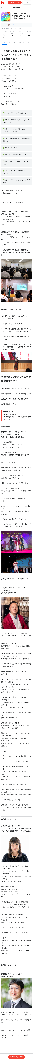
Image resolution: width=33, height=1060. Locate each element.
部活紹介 (4, 43)
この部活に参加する (16, 1057)
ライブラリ (20, 43)
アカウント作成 (14, 2)
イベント (28, 43)
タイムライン (12, 43)
